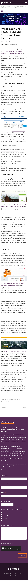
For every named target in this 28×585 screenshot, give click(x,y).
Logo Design (5, 514)
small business (7, 401)
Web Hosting (6, 516)
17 (7, 41)
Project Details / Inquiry (8, 525)
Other (4, 520)
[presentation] (14, 548)
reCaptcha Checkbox (7, 543)
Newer (24, 407)
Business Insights (16, 399)
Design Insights (8, 6)
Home (2, 6)
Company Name (5, 484)
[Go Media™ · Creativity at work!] (6, 2)
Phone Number (5, 501)
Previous (4, 407)
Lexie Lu (2, 41)
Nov (6, 41)
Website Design (6, 513)
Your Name (5, 475)
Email (3, 492)
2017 (9, 41)
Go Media (3, 434)
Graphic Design (16, 6)
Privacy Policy (13, 576)
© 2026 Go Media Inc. (9, 573)
